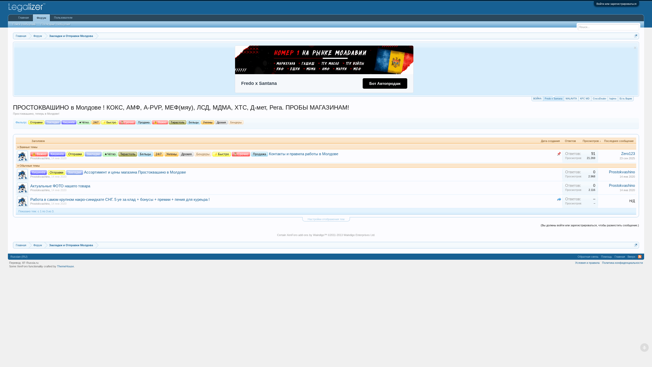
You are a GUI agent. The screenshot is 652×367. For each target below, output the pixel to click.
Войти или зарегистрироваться (616, 3)
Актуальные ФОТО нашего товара (60, 186)
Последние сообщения (55, 24)
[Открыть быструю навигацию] (635, 35)
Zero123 (628, 154)
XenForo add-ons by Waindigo (305, 235)
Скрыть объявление (635, 48)
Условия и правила (587, 262)
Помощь (606, 256)
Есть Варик (626, 98)
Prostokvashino (40, 158)
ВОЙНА (537, 98)
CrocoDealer (599, 98)
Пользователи (63, 17)
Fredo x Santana (553, 98)
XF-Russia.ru (30, 262)
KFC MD (585, 98)
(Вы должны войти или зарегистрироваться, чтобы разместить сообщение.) (590, 225)
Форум (41, 17)
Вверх (631, 256)
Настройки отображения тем (326, 219)
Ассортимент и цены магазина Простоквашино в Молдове (135, 172)
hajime (612, 98)
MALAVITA (571, 98)
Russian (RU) (19, 256)
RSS (640, 256)
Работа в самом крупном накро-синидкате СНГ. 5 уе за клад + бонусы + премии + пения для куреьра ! (120, 200)
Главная (23, 17)
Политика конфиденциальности (622, 262)
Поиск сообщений (24, 24)
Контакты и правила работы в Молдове (303, 154)
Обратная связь (588, 256)
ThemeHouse (65, 266)
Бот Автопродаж (385, 83)
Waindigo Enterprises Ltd (359, 235)
